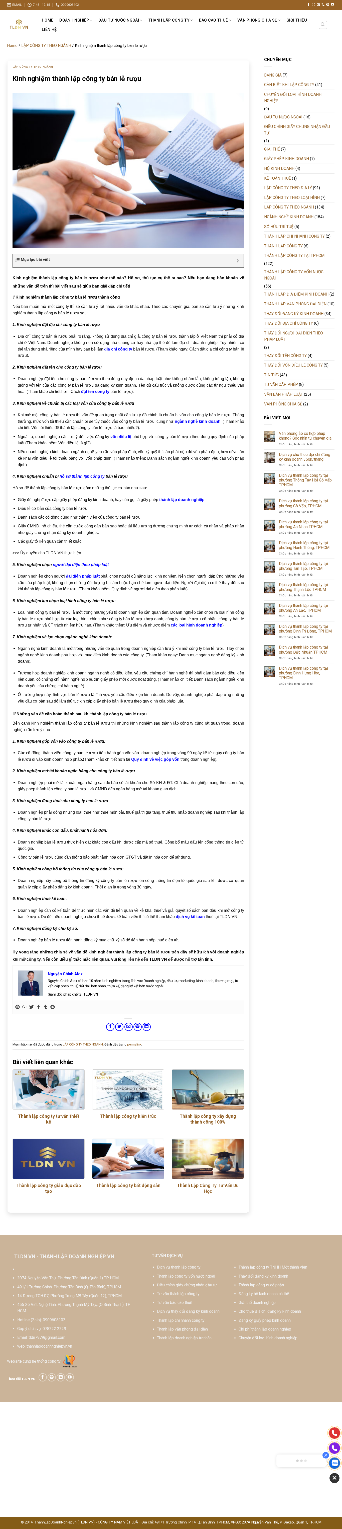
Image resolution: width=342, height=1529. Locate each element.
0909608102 (54, 1319)
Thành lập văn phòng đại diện (182, 1329)
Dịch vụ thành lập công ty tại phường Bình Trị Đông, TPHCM (305, 629)
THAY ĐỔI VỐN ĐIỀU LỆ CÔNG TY (293, 365)
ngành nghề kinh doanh (198, 421)
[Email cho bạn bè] (128, 1027)
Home (47, 20)
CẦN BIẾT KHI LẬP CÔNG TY (289, 84)
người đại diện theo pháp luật (81, 565)
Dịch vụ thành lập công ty (179, 1267)
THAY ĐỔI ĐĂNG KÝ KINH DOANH (293, 313)
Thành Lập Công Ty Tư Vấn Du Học (208, 1188)
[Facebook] (38, 1007)
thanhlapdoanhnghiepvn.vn (49, 1346)
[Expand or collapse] (238, 261)
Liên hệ (49, 29)
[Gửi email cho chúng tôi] (318, 5)
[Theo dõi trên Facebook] (308, 5)
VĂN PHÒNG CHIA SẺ (257, 20)
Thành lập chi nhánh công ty (181, 1320)
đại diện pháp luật (83, 576)
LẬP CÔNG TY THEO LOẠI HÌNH (292, 197)
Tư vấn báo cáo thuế (174, 1302)
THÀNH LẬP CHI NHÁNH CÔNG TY (294, 236)
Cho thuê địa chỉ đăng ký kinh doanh (270, 1311)
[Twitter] (31, 1007)
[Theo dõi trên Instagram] (313, 5)
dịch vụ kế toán (190, 917)
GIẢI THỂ (272, 149)
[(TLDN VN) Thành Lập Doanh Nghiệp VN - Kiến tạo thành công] (19, 24)
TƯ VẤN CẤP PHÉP (281, 384)
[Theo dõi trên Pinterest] (327, 5)
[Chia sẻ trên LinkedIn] (146, 1027)
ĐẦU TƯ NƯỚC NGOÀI (118, 20)
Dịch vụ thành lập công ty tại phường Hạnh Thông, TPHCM (304, 545)
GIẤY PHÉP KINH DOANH (286, 158)
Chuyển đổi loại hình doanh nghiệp (268, 1338)
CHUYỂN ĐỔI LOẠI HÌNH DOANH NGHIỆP (292, 97)
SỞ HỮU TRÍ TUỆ (278, 226)
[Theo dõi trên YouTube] (332, 5)
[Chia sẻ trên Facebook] (110, 1027)
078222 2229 (54, 1328)
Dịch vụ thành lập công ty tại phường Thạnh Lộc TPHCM (303, 587)
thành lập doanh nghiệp (182, 500)
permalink (134, 1044)
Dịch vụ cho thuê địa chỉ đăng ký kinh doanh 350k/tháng (304, 457)
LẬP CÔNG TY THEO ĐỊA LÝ (288, 187)
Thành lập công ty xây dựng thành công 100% (208, 1119)
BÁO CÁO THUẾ (213, 20)
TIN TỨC (271, 375)
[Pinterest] (17, 1007)
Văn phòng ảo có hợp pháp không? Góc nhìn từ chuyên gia (305, 436)
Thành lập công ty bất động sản (128, 1185)
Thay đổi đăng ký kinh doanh (263, 1276)
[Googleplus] (24, 1007)
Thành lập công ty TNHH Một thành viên (273, 1267)
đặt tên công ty (95, 391)
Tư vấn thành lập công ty (178, 1293)
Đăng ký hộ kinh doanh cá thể (264, 1293)
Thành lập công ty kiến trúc (128, 1116)
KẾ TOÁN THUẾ (277, 178)
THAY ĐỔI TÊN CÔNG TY (285, 355)
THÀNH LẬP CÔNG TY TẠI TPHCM (294, 255)
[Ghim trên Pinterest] (137, 1027)
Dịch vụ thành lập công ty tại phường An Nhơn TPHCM (303, 524)
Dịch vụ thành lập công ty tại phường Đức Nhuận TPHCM (303, 649)
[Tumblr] (45, 1007)
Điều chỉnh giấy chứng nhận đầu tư (187, 1285)
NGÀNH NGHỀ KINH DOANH (288, 217)
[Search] (323, 25)
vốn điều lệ (120, 437)
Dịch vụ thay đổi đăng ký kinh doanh (188, 1311)
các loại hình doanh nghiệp (196, 625)
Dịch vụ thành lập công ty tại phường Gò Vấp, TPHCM (303, 503)
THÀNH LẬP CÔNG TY (169, 20)
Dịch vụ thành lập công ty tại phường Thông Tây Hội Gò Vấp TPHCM (305, 480)
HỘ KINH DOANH (279, 168)
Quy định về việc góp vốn (155, 759)
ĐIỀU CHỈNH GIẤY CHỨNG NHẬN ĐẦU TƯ (297, 129)
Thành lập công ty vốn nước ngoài (186, 1276)
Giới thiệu (296, 20)
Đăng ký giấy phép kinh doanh (265, 1320)
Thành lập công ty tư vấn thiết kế (48, 1119)
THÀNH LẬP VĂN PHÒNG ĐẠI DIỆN (295, 304)
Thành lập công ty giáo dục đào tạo (48, 1188)
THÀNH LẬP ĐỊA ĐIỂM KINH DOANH (296, 294)
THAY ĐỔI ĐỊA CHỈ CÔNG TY (288, 323)
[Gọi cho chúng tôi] (322, 5)
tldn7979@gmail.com (47, 1337)
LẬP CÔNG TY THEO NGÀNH (46, 45)
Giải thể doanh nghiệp (257, 1302)
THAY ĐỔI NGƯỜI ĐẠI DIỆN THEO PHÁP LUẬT (293, 336)
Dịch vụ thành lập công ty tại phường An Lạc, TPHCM (303, 608)
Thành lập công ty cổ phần (261, 1285)
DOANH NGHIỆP (74, 20)
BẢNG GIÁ (273, 75)
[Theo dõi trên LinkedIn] (61, 1377)
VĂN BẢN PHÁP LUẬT (283, 394)
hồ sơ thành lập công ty (82, 476)
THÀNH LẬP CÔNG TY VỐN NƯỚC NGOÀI (293, 275)
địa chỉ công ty (118, 349)
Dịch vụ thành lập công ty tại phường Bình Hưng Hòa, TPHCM (303, 673)
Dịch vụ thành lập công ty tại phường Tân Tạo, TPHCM (303, 566)
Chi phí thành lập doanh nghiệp (265, 1329)
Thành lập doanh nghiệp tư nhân (184, 1338)
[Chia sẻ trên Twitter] (119, 1027)
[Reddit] (52, 1007)
